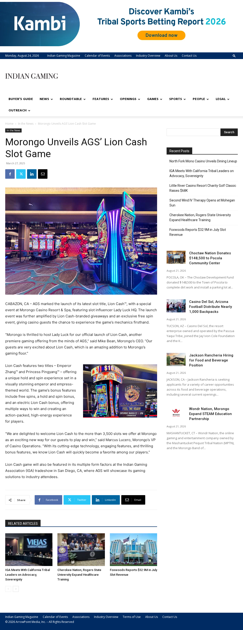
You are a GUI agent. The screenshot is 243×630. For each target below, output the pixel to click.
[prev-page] (8, 589)
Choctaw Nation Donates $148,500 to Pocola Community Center (210, 258)
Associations (122, 56)
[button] (234, 55)
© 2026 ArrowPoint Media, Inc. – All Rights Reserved (39, 622)
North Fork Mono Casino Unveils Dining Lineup (203, 161)
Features (101, 99)
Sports (175, 99)
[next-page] (16, 589)
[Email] (42, 174)
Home (9, 124)
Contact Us (189, 56)
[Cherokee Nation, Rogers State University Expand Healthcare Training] (81, 549)
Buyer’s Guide (21, 99)
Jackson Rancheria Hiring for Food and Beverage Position (211, 360)
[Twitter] (21, 174)
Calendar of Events (97, 56)
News (44, 99)
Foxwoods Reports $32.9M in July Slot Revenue (197, 232)
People (199, 99)
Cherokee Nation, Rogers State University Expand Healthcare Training (79, 574)
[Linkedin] (32, 174)
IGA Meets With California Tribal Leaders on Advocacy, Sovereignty (27, 574)
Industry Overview (148, 56)
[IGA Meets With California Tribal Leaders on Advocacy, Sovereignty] (28, 549)
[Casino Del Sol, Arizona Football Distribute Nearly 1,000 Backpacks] (176, 305)
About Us (171, 56)
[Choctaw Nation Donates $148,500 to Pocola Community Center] (176, 257)
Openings (128, 99)
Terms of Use (132, 617)
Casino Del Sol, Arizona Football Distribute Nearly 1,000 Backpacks (210, 307)
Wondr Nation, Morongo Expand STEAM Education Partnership (210, 414)
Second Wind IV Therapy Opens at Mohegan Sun (202, 202)
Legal (221, 99)
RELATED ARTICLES (23, 523)
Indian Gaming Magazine (63, 56)
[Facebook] (10, 174)
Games (153, 99)
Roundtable (71, 99)
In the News (25, 124)
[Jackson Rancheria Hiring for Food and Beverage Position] (176, 359)
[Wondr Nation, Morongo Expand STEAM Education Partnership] (176, 413)
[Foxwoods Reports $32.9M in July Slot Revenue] (133, 549)
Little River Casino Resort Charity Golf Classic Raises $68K (202, 188)
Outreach (18, 110)
